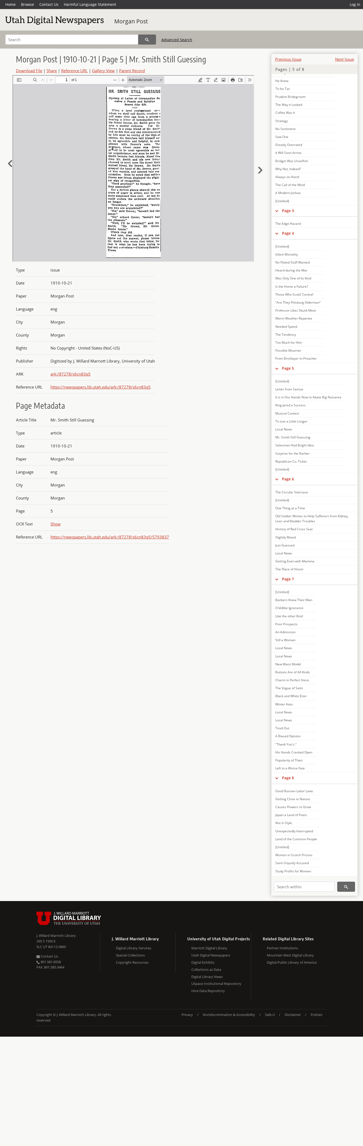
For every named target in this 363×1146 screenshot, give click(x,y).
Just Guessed (284, 545)
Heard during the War (291, 270)
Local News (283, 429)
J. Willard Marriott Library (56, 935)
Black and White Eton (290, 696)
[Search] (147, 40)
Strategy (281, 121)
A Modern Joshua (288, 193)
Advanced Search (176, 39)
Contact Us (48, 4)
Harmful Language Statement (90, 4)
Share (52, 70)
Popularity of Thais (289, 760)
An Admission (285, 632)
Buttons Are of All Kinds (292, 672)
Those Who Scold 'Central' (294, 294)
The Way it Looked (288, 104)
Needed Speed (286, 326)
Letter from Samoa (289, 389)
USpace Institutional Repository (216, 983)
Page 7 (288, 578)
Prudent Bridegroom (290, 96)
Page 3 (288, 210)
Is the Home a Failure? (291, 286)
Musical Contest (287, 413)
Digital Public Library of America (291, 962)
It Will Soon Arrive (288, 152)
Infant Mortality (286, 254)
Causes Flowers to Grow (293, 807)
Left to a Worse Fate (290, 768)
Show (55, 524)
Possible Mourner (288, 350)
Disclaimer (293, 1014)
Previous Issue (288, 59)
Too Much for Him (288, 342)
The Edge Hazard (288, 223)
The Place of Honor (289, 569)
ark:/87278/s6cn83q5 (70, 374)
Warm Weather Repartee (293, 318)
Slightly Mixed (285, 537)
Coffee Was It (285, 112)
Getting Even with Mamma (294, 561)
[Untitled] (282, 201)
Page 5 (288, 368)
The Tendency (285, 334)
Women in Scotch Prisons (294, 855)
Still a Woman (285, 640)
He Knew (281, 81)
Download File (29, 70)
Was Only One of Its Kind (293, 278)
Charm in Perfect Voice (292, 680)
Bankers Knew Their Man (293, 600)
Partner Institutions (282, 948)
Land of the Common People (296, 839)
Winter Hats (284, 704)
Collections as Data (206, 969)
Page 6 (288, 478)
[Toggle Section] (277, 210)
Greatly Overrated (288, 145)
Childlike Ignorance (289, 608)
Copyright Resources (132, 962)
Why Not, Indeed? (288, 169)
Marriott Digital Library (209, 948)
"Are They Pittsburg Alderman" (298, 302)
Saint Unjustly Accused (292, 863)
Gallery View (103, 70)
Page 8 (288, 777)
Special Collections (130, 955)
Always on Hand (287, 177)
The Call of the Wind (290, 185)
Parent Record (132, 70)
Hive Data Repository (208, 990)
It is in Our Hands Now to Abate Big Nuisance (308, 397)
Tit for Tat (282, 89)
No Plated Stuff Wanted (292, 262)
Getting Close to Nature (292, 799)
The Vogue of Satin (289, 688)
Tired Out (282, 728)
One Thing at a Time (290, 508)
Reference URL (74, 70)
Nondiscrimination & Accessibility (229, 1014)
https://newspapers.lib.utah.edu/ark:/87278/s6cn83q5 (100, 387)
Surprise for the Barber (292, 453)
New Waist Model (288, 664)
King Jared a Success (290, 405)
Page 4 (288, 233)
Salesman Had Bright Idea (294, 445)
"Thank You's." (286, 744)
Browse (27, 4)
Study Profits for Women (293, 871)
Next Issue (344, 59)
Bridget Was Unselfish (291, 161)
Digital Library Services (133, 948)
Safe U (270, 1014)
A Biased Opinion (288, 736)
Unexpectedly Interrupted (294, 831)
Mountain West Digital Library (290, 955)
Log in (355, 4)
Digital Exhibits (202, 962)
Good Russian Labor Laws (294, 791)
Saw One (281, 137)
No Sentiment (285, 129)
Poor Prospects (286, 624)
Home (10, 4)
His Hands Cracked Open (293, 752)
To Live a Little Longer (291, 421)
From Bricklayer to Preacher (296, 358)
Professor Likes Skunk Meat (295, 310)
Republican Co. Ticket (291, 461)
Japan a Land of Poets (291, 815)
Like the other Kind (289, 616)
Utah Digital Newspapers (210, 955)
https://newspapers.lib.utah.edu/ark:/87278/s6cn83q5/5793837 (109, 537)
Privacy (187, 1014)
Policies (316, 1014)
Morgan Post (131, 21)
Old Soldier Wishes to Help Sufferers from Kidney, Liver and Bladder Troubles (311, 518)
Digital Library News (207, 976)
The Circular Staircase (291, 492)
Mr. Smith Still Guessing (292, 437)
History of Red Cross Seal (294, 529)
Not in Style (283, 823)
